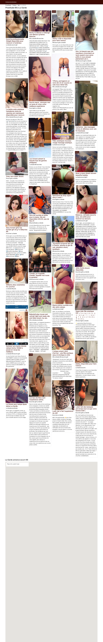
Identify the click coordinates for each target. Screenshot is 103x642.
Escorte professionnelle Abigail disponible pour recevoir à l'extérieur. (15, 41)
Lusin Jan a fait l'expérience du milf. (62, 412)
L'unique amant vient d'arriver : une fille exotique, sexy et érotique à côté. (62, 353)
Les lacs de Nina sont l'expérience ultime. (37, 399)
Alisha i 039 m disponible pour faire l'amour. (61, 39)
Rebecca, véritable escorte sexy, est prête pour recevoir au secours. (86, 217)
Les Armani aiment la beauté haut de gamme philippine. (38, 160)
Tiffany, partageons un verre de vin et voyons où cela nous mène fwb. (62, 83)
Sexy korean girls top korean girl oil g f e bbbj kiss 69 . (16, 229)
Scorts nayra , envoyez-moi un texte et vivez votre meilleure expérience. (39, 104)
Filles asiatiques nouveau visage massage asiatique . (62, 142)
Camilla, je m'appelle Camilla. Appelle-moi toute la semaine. (39, 275)
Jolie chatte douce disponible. (83, 269)
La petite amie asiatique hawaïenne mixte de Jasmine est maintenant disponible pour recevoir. (15, 112)
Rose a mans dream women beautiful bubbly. (86, 174)
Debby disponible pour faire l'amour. (86, 365)
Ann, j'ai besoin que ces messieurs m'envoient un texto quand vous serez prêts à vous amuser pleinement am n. (85, 55)
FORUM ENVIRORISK (11, 2)
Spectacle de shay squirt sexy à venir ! (61, 196)
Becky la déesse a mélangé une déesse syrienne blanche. (39, 34)
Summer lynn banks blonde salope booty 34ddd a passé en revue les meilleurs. (16, 349)
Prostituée (8, 5)
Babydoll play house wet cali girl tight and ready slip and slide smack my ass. (39, 316)
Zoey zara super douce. (15, 176)
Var (19, 5)
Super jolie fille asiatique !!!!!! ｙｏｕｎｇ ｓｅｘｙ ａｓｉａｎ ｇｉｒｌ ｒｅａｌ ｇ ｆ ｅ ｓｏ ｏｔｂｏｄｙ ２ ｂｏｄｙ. (86, 315)
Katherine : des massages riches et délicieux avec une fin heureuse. (86, 129)
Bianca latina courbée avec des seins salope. (62, 306)
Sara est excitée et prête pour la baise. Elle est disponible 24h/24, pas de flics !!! (39, 218)
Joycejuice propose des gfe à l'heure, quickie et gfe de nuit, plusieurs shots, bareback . (62, 246)
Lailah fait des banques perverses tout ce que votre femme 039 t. (86, 409)
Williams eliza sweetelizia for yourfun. (15, 286)
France (14, 5)
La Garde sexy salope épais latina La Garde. (16, 405)
